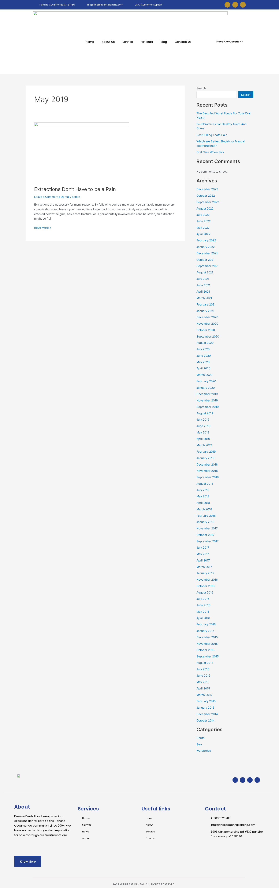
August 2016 (204, 592)
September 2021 (207, 266)
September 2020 (207, 336)
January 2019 (205, 458)
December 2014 (207, 714)
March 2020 (204, 375)
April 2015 (203, 688)
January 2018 (205, 522)
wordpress (203, 750)
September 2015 (207, 656)
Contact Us (183, 42)
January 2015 (205, 707)
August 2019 (204, 413)
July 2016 (202, 599)
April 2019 (203, 439)
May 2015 (202, 682)
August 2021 (204, 272)
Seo (199, 744)
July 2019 (202, 419)
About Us (108, 42)
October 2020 (205, 330)
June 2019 (203, 426)
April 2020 (203, 368)
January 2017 (205, 573)
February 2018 (206, 515)
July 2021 (202, 279)
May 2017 (202, 554)
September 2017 (207, 541)
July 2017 (202, 547)
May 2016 (202, 611)
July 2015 (202, 669)
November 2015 (207, 643)
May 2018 (202, 496)
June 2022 (203, 221)
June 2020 (203, 355)
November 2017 (207, 528)
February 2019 (206, 451)
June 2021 (203, 285)
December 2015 (207, 637)
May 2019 (202, 432)
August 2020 (205, 343)
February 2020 (206, 381)
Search (201, 88)
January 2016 (205, 631)
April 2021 (203, 291)
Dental (65, 197)
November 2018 (207, 471)
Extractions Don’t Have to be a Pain (75, 189)
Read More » (42, 227)
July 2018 (202, 490)
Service (127, 42)
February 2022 (206, 240)
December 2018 (207, 464)
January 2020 (205, 387)
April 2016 (203, 618)
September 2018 (207, 477)
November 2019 (207, 400)
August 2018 (204, 483)
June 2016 (203, 605)
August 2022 (205, 208)
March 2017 (204, 567)
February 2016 (206, 624)
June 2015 (203, 675)
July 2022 (203, 215)
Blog (164, 42)
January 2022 (205, 247)
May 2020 (203, 362)
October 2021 (205, 259)
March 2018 (204, 509)
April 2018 (203, 503)
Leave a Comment (46, 197)
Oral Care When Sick (210, 152)
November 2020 (207, 323)
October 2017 (205, 535)
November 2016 (207, 579)
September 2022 (207, 202)
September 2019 (207, 407)
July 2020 (203, 349)
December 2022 (207, 189)
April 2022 (203, 234)
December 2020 (207, 317)
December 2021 (207, 253)
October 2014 (205, 720)
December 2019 (207, 394)
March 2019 (204, 445)
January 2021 (205, 311)
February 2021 (206, 304)
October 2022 (205, 195)
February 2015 (206, 701)
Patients (146, 42)
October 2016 (205, 586)
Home (89, 42)
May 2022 (203, 227)
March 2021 (204, 298)
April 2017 (203, 560)
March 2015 (204, 695)
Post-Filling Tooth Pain (211, 135)
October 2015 (205, 650)
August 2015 (204, 663)
